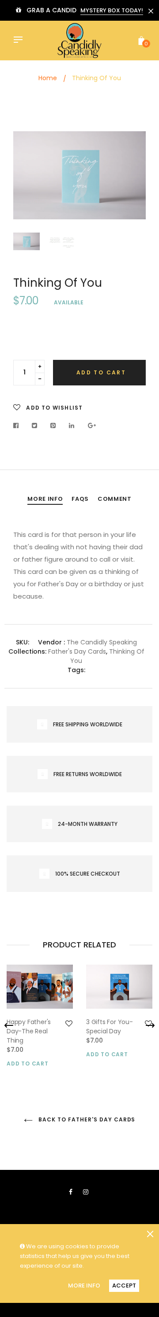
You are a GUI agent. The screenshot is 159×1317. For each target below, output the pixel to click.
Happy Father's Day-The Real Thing (29, 1031)
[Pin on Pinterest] (53, 425)
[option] (79, 175)
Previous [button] (26, 177)
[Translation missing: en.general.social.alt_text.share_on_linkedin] (71, 425)
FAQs (80, 499)
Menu (20, 40)
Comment (115, 499)
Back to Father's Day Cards (86, 1119)
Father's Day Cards (77, 651)
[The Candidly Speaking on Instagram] (85, 1192)
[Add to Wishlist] (68, 1023)
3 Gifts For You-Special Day (109, 1026)
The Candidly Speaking (102, 642)
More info (45, 499)
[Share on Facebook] (18, 425)
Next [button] (132, 177)
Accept (124, 1285)
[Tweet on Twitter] (34, 425)
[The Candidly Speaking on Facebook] (70, 1192)
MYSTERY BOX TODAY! (111, 10)
